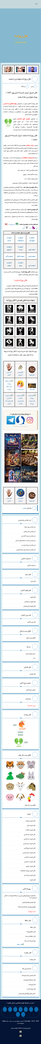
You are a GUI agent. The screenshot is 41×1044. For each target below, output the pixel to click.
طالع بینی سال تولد (30, 804)
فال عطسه (33, 959)
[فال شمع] (12, 458)
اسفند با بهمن (20, 264)
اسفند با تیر (31, 249)
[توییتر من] (10, 1009)
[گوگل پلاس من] (5, 1009)
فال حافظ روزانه (9, 388)
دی (31, 227)
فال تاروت (33, 879)
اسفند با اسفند (9, 264)
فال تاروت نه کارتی (30, 857)
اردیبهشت (12, 224)
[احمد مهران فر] (32, 69)
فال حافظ (33, 927)
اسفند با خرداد (9, 239)
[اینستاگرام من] (21, 1009)
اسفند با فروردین (31, 239)
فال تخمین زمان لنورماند (28, 975)
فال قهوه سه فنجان (30, 601)
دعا (34, 658)
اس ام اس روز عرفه (30, 526)
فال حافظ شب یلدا (30, 936)
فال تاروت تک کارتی (30, 834)
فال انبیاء (32, 389)
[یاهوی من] (36, 1009)
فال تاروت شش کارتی (29, 852)
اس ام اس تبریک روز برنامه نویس (26, 549)
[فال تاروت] (29, 442)
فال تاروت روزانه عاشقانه (28, 870)
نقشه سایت (14, 1028)
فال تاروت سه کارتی (30, 838)
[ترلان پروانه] (20, 69)
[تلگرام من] (31, 1009)
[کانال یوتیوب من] (23, 1014)
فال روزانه (21, 36)
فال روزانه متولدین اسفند (20, 79)
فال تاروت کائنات (21, 402)
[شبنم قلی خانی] (8, 69)
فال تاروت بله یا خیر (30, 875)
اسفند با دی (31, 265)
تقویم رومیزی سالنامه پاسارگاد (27, 906)
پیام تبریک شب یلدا (30, 940)
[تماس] (15, 1009)
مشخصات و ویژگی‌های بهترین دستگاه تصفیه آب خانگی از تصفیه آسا (20, 896)
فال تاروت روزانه (32, 402)
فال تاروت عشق (31, 866)
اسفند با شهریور (9, 248)
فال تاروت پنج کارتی (30, 847)
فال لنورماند (32, 984)
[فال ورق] (12, 474)
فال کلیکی (33, 673)
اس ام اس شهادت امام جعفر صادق (26, 540)
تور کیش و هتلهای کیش (29, 902)
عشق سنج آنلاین (31, 689)
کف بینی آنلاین (9, 373)
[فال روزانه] (12, 442)
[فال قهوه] (29, 458)
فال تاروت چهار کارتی (29, 843)
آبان (24, 227)
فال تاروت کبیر (31, 825)
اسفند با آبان (20, 256)
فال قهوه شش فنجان (29, 606)
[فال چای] (29, 474)
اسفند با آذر (9, 256)
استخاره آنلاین (31, 565)
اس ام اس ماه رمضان (30, 531)
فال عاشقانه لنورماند (29, 979)
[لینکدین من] (18, 1014)
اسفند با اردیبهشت (20, 239)
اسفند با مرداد (20, 248)
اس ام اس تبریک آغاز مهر (28, 535)
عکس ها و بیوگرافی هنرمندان (27, 993)
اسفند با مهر (31, 256)
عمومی (25, 507)
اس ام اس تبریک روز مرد (28, 544)
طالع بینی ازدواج (20, 373)
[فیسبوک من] (26, 1009)
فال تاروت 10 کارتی (9, 402)
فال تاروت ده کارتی (30, 861)
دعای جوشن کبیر (31, 653)
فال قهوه (33, 597)
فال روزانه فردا (31, 988)
